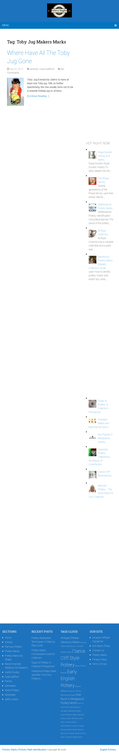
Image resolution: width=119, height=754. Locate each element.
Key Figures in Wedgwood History (105, 438)
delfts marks (11, 699)
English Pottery (108, 749)
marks (68, 718)
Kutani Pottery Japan (69, 715)
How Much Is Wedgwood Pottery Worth (72, 699)
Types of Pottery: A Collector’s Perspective (43, 664)
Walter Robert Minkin (78, 733)
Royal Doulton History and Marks (105, 156)
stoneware (10, 685)
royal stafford (46, 69)
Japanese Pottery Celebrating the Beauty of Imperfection (99, 457)
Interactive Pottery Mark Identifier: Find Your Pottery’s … (43, 675)
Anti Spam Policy (101, 645)
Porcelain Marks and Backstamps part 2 (99, 423)
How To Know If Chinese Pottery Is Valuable (72, 707)
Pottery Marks (12, 651)
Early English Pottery (69, 678)
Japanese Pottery (74, 711)
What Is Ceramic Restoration (71, 737)
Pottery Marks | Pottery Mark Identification (24, 749)
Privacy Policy (99, 659)
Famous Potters (13, 646)
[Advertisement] (99, 84)
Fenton (8, 681)
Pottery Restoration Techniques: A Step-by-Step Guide (43, 642)
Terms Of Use (99, 664)
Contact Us (98, 650)
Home (8, 637)
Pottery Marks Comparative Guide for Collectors (43, 654)
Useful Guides (12, 672)
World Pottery (12, 690)
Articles (34, 69)
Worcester (10, 694)
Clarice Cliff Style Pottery (73, 658)
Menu (5, 25)
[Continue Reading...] (38, 96)
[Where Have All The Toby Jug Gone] (15, 92)
